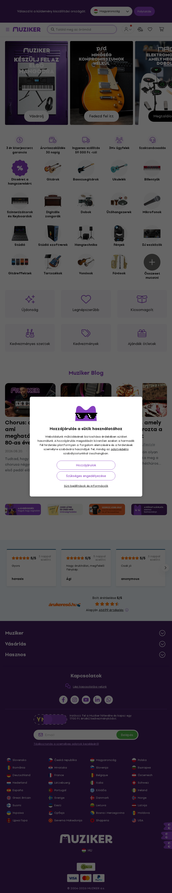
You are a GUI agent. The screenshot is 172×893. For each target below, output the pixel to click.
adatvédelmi (120, 449)
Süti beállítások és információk (86, 486)
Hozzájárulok (86, 465)
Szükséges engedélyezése (86, 475)
